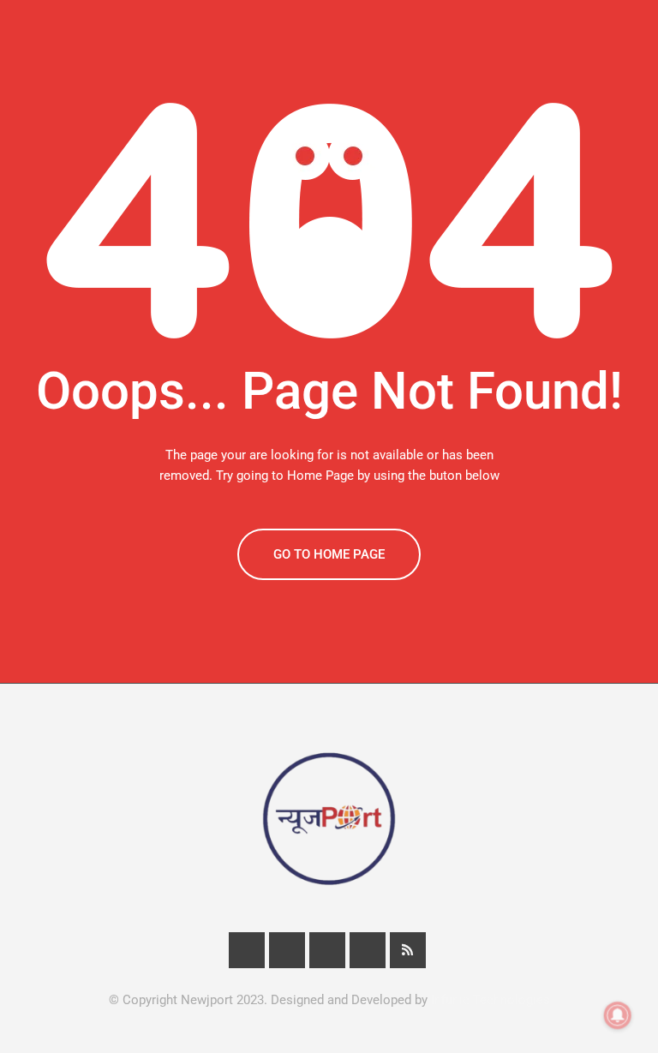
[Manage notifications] (617, 1015)
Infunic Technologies (490, 1000)
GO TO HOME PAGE (329, 554)
